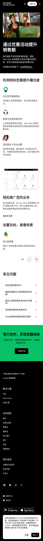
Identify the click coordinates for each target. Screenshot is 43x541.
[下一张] (36, 259)
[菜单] (40, 4)
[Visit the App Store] (27, 510)
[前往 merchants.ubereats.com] (9, 3)
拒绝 (26, 535)
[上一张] (29, 259)
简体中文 (9, 496)
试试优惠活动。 (26, 67)
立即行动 (32, 4)
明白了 (35, 535)
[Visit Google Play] (11, 510)
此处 (35, 525)
